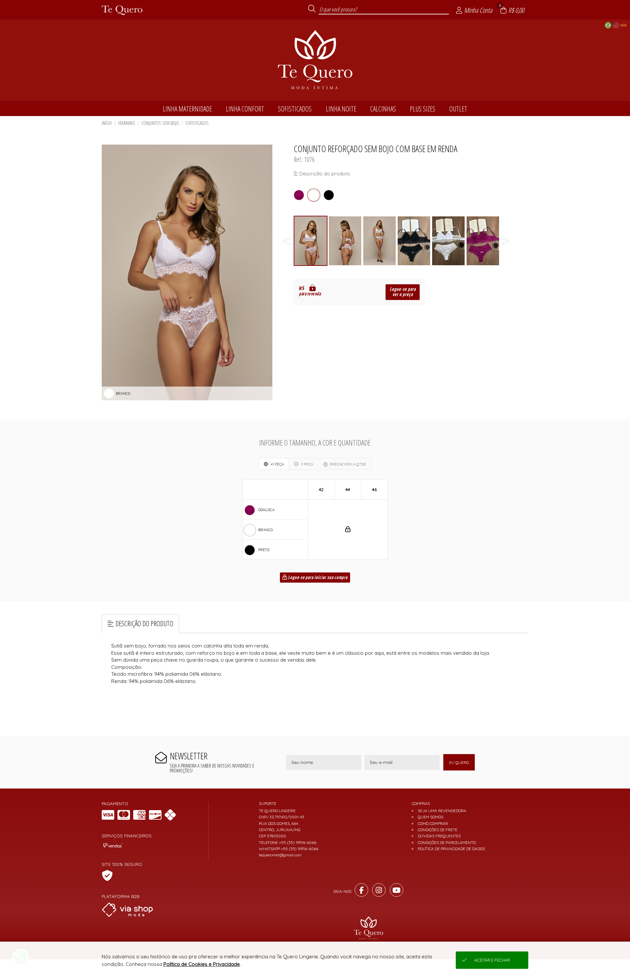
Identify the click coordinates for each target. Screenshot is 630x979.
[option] (311, 241)
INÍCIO (107, 123)
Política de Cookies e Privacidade (201, 964)
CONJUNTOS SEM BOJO (160, 123)
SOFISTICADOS (197, 123)
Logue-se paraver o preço (403, 292)
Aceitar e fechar (492, 960)
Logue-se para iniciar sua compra (317, 577)
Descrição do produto (144, 623)
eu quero (459, 762)
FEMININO (126, 123)
